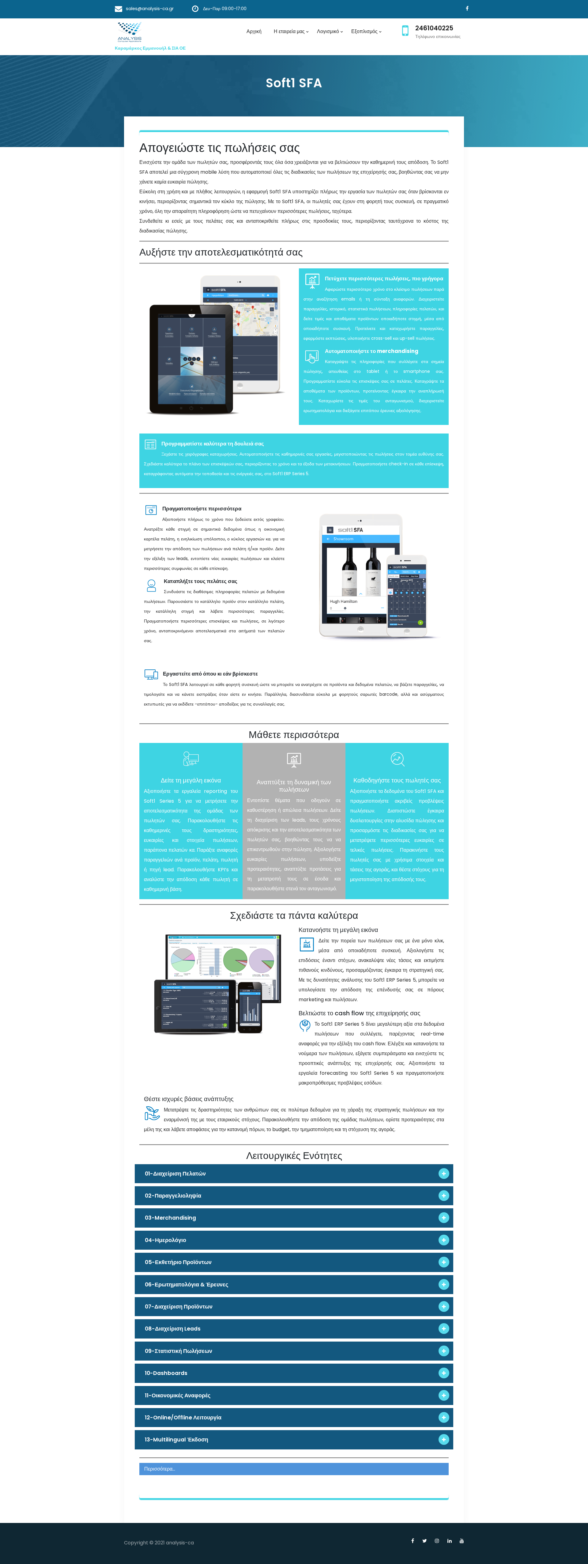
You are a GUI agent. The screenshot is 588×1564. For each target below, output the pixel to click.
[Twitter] (422, 1541)
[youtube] (459, 1541)
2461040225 (434, 28)
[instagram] (435, 1541)
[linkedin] (447, 1541)
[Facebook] (465, 8)
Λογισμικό (328, 31)
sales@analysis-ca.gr (150, 9)
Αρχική (254, 31)
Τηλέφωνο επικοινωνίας (438, 36)
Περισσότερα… (159, 1468)
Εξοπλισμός (364, 31)
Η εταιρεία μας (289, 31)
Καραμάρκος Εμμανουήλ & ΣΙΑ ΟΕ (150, 48)
